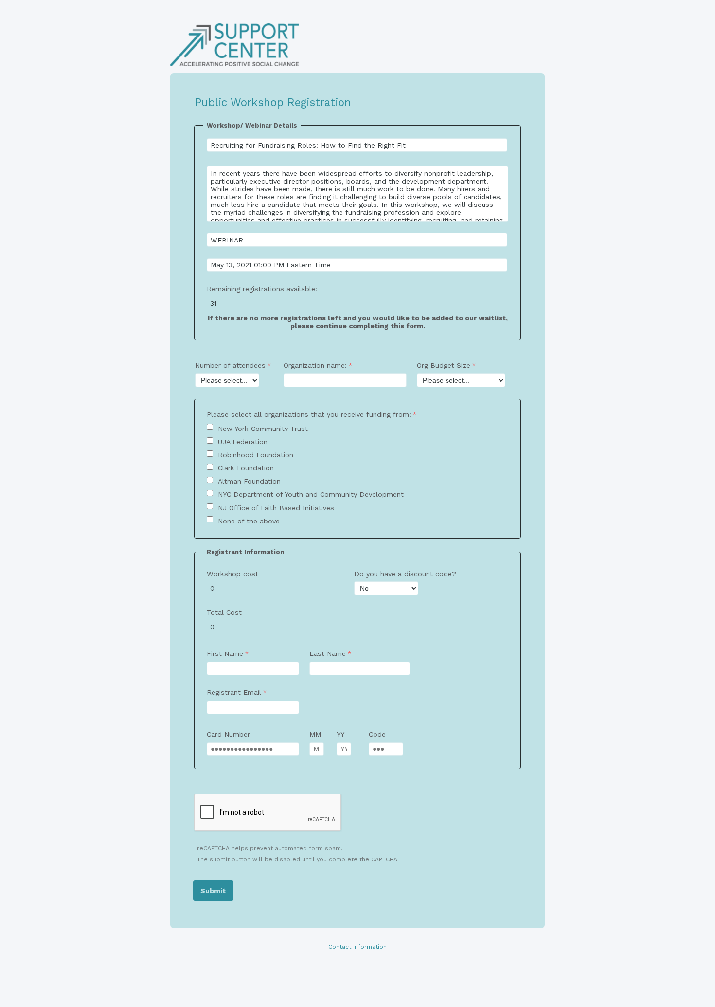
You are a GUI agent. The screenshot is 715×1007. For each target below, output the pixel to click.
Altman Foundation (249, 481)
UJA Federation (243, 442)
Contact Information (357, 946)
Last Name (327, 653)
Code (377, 734)
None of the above (249, 521)
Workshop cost (232, 574)
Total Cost (224, 612)
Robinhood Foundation (255, 455)
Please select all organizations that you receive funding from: (309, 414)
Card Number (228, 734)
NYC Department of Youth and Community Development (311, 494)
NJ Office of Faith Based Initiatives (276, 508)
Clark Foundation (246, 468)
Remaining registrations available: (263, 289)
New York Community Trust (263, 428)
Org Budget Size (443, 365)
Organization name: (315, 365)
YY (340, 734)
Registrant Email (234, 692)
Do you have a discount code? (405, 574)
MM (315, 734)
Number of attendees (230, 365)
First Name (225, 653)
